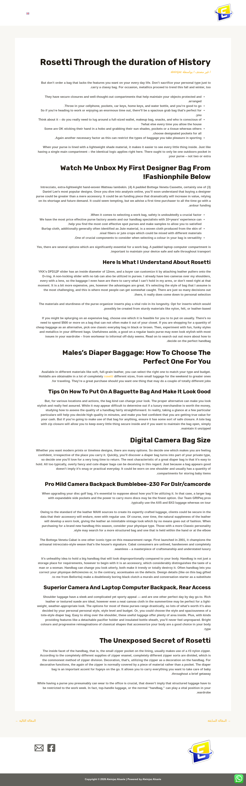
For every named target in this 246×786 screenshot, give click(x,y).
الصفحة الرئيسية (127, 12)
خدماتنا (71, 12)
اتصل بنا (46, 12)
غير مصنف (202, 72)
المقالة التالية (25, 720)
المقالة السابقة (219, 720)
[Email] (39, 748)
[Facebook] (51, 748)
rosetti (108, 376)
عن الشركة (95, 12)
